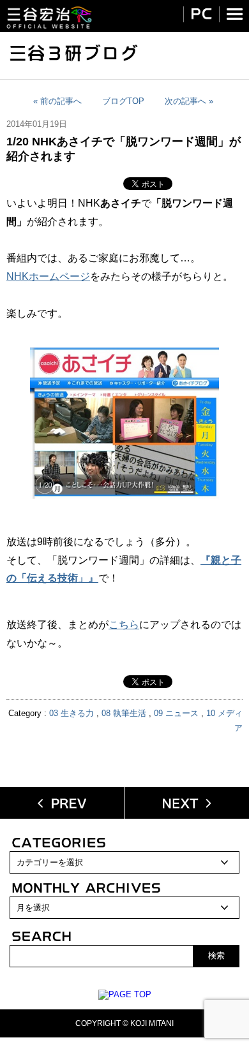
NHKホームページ (48, 276)
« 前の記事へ (57, 101)
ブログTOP (123, 101)
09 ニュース (176, 713)
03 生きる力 (71, 713)
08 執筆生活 (124, 713)
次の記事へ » (189, 101)
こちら (124, 624)
